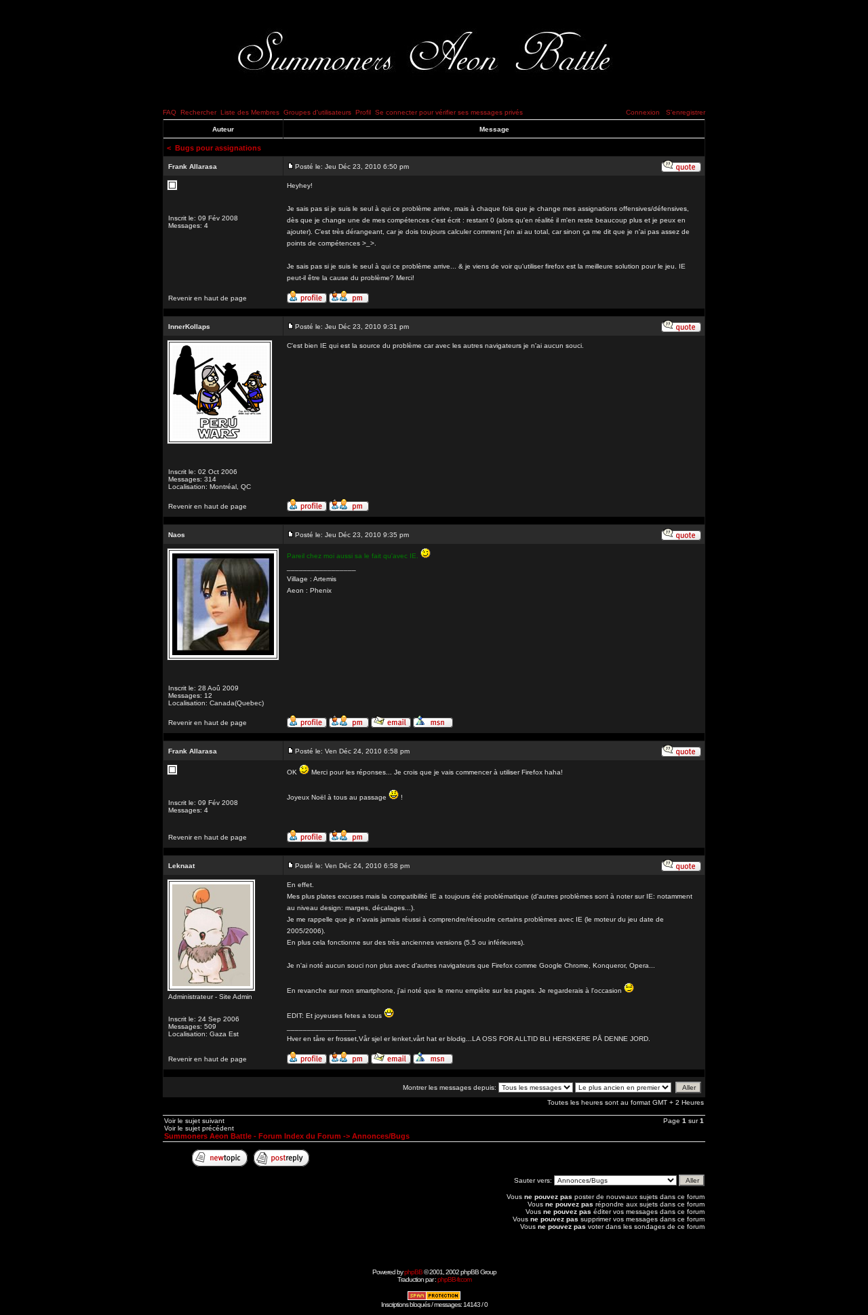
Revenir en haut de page (207, 298)
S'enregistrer (685, 112)
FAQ (169, 112)
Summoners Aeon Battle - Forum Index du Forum (252, 1136)
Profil (363, 112)
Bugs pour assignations (218, 148)
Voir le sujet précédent (199, 1128)
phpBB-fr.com (454, 1279)
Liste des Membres (249, 112)
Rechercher (198, 112)
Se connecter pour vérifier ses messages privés (449, 112)
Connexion (643, 112)
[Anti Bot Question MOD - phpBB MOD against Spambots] (434, 1298)
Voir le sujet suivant (194, 1120)
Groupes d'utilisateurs (317, 112)
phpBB (413, 1272)
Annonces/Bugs (381, 1136)
